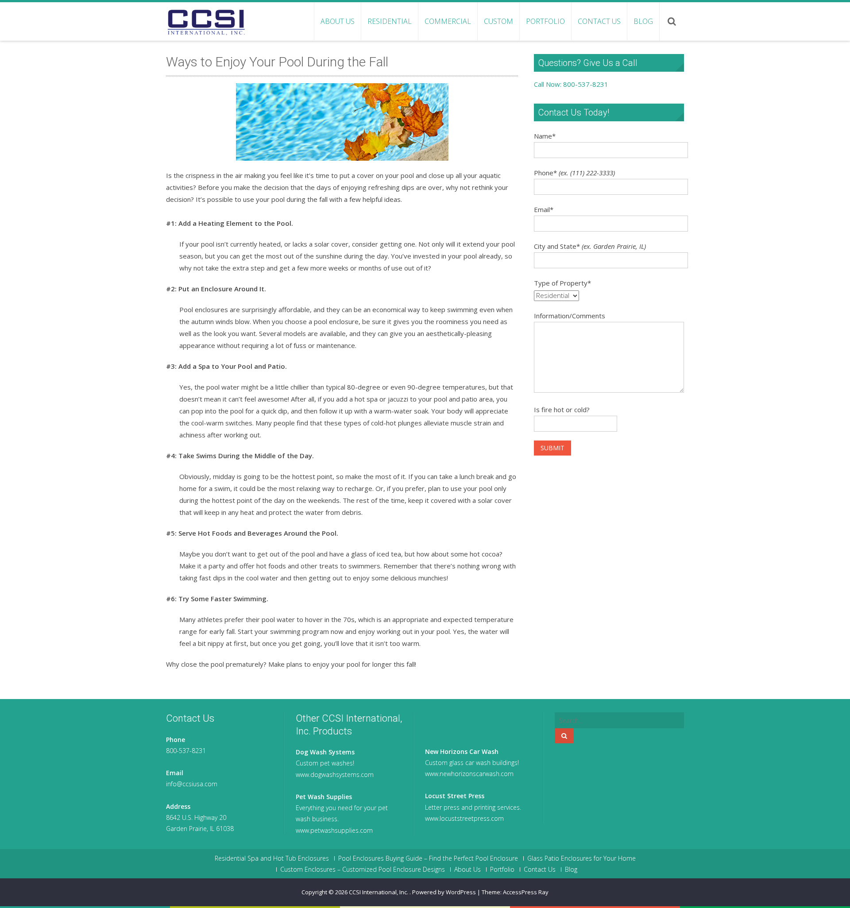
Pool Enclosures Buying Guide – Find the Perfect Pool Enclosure (428, 858)
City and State (590, 246)
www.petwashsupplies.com (334, 830)
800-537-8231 (186, 750)
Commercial (448, 21)
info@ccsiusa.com (191, 784)
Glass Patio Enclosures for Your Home (581, 858)
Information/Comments (569, 315)
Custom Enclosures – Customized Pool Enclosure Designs (362, 869)
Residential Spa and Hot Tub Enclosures (272, 858)
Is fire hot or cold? (562, 409)
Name (545, 135)
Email (543, 209)
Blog (643, 21)
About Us (338, 21)
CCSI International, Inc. (379, 892)
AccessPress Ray (526, 892)
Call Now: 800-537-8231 (571, 84)
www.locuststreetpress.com (464, 818)
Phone (574, 172)
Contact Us (599, 21)
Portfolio (545, 21)
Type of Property (562, 282)
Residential (389, 21)
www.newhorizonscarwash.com (469, 773)
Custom (498, 21)
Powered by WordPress (444, 892)
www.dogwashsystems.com (335, 774)
